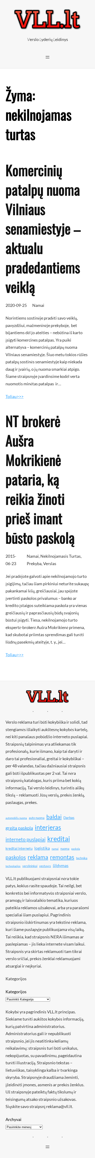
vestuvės (45, 866)
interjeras (48, 827)
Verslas (49, 563)
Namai (38, 305)
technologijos (13, 866)
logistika (42, 848)
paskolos (16, 857)
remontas (62, 856)
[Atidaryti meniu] (47, 57)
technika (81, 858)
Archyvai (13, 1119)
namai (55, 848)
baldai (54, 816)
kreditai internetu (19, 848)
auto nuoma (37, 818)
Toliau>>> (15, 396)
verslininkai (29, 866)
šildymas (60, 865)
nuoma (64, 848)
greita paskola (19, 828)
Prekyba (34, 563)
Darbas (68, 818)
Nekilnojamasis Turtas (60, 556)
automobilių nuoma (16, 817)
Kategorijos (16, 991)
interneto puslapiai (25, 839)
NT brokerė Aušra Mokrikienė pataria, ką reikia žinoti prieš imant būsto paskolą (40, 479)
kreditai (58, 838)
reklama (38, 856)
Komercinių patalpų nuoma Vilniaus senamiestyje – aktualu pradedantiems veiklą (43, 228)
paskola (75, 848)
